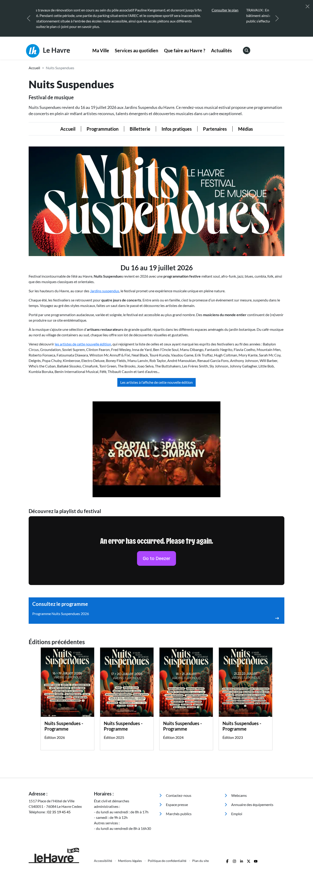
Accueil (34, 62)
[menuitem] (100, 45)
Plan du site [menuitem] (200, 855)
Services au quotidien (136, 45)
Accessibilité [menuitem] (103, 855)
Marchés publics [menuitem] (178, 808)
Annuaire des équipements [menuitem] (252, 799)
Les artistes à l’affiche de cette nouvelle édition (156, 377)
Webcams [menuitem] (239, 790)
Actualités (221, 45)
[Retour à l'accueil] (58, 850)
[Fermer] (307, 6)
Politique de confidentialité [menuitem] (167, 855)
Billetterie (140, 123)
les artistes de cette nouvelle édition (83, 338)
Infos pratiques (177, 123)
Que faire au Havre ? (184, 45)
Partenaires (215, 123)
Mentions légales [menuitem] (130, 855)
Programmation (102, 123)
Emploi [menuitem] (236, 808)
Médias (245, 123)
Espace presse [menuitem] (176, 799)
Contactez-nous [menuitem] (178, 790)
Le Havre (55, 44)
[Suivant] (277, 16)
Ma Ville (100, 45)
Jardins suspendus (104, 285)
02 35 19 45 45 (59, 806)
